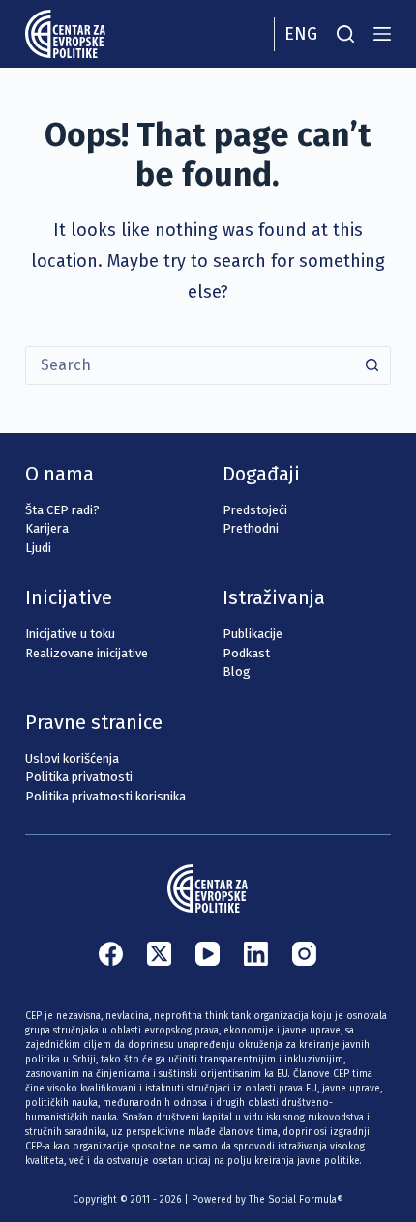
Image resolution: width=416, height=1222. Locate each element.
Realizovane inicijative (86, 653)
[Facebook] (111, 954)
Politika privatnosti (79, 777)
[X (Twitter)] (159, 954)
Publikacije (252, 633)
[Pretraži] (345, 34)
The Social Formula (293, 1200)
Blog (237, 671)
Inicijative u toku (70, 633)
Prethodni (251, 528)
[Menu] (382, 34)
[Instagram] (304, 954)
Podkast (246, 653)
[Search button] (371, 365)
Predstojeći (255, 510)
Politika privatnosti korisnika (105, 796)
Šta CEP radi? (62, 510)
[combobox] (189, 365)
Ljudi (38, 547)
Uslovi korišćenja (72, 758)
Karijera (47, 528)
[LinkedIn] (256, 954)
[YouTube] (207, 954)
